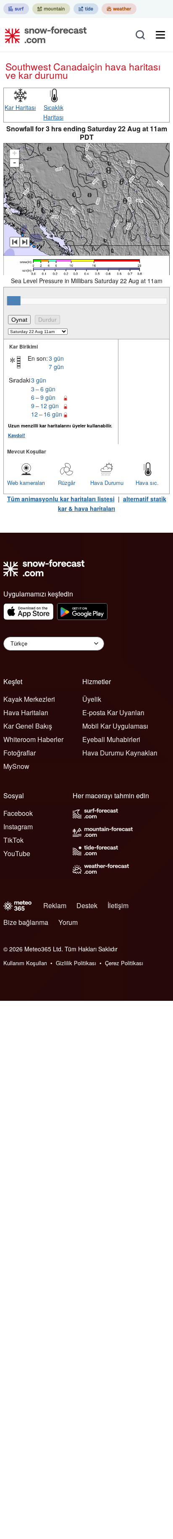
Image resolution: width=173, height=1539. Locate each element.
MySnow (16, 766)
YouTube (16, 853)
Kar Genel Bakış (27, 726)
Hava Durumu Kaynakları (119, 753)
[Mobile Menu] (160, 34)
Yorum (68, 922)
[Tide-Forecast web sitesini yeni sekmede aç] (85, 8)
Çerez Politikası (124, 963)
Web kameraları (26, 483)
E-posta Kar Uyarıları (113, 712)
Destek (86, 905)
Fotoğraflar (19, 753)
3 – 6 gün (43, 389)
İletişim (117, 905)
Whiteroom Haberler (33, 739)
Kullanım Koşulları (25, 963)
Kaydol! (16, 435)
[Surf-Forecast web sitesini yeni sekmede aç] (16, 8)
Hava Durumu (106, 483)
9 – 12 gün (45, 405)
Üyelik (91, 699)
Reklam (54, 905)
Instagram (18, 826)
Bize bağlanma (25, 922)
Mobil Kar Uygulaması (115, 726)
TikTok (13, 840)
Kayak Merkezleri (29, 699)
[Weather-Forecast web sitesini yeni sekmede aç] (119, 8)
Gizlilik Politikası (76, 963)
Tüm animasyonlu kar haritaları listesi (61, 499)
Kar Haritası (20, 107)
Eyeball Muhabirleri (111, 739)
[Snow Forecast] (43, 34)
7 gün (56, 366)
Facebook (18, 813)
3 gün (56, 358)
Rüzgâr (66, 483)
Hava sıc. (147, 483)
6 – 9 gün (43, 397)
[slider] (14, 300)
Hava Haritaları (25, 712)
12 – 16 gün (46, 414)
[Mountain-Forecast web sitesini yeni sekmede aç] (51, 8)
